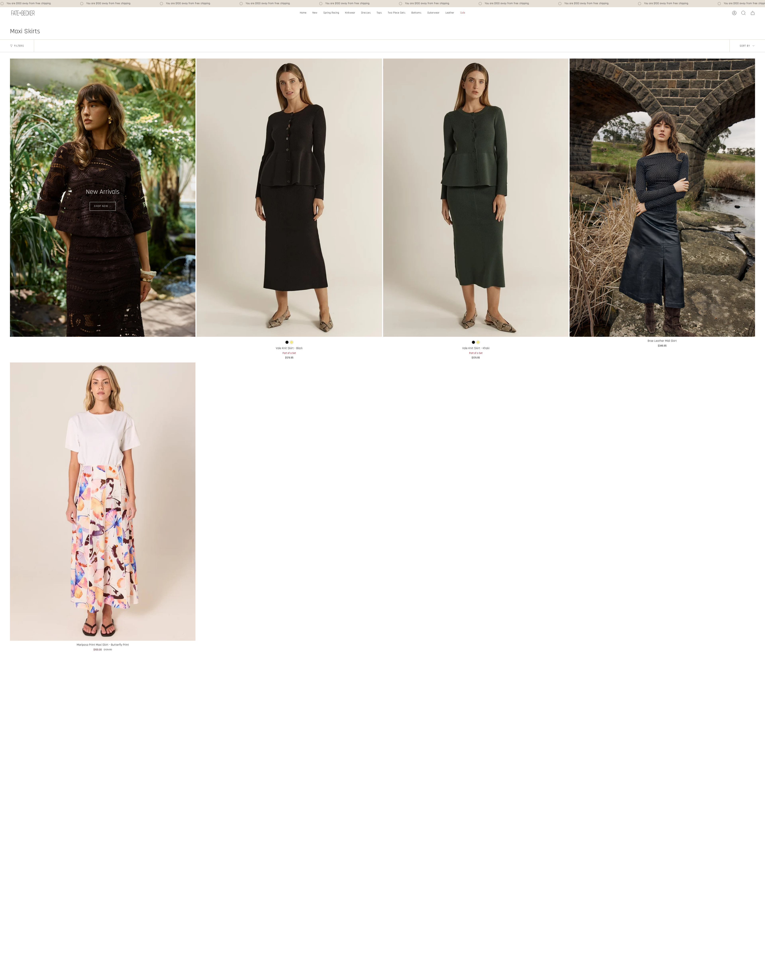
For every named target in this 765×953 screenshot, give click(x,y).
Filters (19, 45)
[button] (350, 13)
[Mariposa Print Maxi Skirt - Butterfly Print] (102, 501)
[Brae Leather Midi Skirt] (662, 198)
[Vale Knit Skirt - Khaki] (476, 198)
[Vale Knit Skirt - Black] (289, 198)
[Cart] (752, 13)
